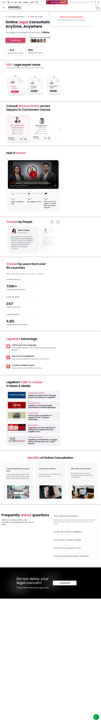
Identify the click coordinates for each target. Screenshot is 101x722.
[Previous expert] (7, 129)
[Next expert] (60, 129)
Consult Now (65, 583)
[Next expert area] (60, 85)
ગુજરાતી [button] (32, 2)
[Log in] (97, 8)
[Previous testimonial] (52, 222)
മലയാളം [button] (25, 2)
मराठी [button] (36, 2)
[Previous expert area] (7, 85)
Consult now (15, 40)
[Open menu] (4, 8)
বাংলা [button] (12, 2)
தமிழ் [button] (15, 2)
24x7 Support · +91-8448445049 (79, 2)
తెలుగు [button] (20, 2)
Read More (14, 248)
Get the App (58, 2)
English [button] (4, 2)
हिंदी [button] (8, 2)
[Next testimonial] (58, 222)
